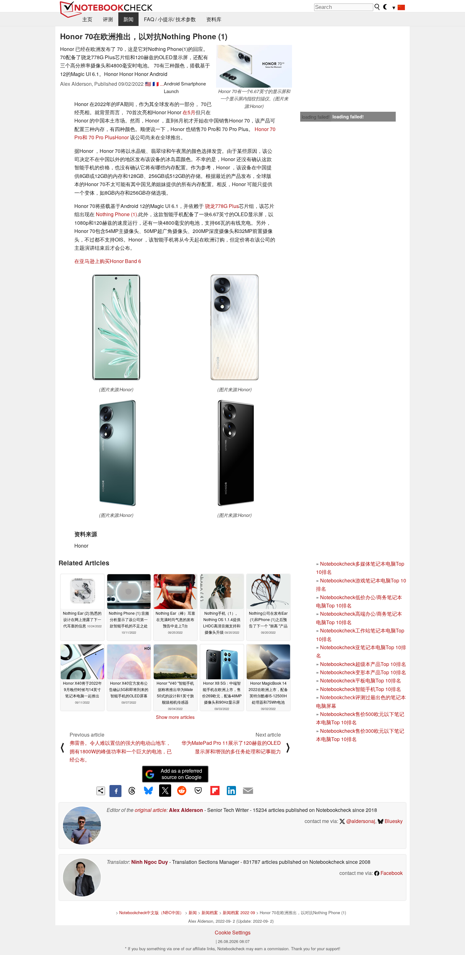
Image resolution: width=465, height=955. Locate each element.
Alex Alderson (186, 810)
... (162, 83)
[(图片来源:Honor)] (116, 328)
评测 (108, 19)
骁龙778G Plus (222, 206)
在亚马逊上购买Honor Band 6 (107, 261)
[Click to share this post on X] (165, 790)
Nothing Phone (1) (116, 214)
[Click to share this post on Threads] (132, 791)
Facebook (391, 872)
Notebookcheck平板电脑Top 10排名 (360, 680)
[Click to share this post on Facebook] (115, 791)
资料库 (213, 19)
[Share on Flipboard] (215, 790)
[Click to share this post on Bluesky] (148, 791)
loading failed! (316, 117)
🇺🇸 (148, 83)
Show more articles (175, 717)
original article (150, 810)
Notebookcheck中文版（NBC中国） (151, 912)
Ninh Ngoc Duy (149, 861)
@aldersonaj (360, 821)
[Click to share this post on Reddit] (182, 790)
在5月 (189, 112)
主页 (87, 19)
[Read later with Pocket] (198, 790)
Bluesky (393, 821)
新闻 (128, 19)
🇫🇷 (155, 83)
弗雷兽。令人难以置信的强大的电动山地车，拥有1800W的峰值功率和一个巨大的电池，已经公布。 (121, 751)
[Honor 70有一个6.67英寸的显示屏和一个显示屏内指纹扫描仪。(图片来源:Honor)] (254, 66)
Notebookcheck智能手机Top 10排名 (360, 689)
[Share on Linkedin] (231, 790)
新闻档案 (210, 912)
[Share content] (100, 791)
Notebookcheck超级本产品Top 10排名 (363, 664)
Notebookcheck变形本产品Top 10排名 (363, 672)
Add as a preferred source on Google (181, 774)
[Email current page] (248, 791)
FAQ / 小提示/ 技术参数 (170, 19)
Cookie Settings (233, 932)
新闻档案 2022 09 (239, 912)
